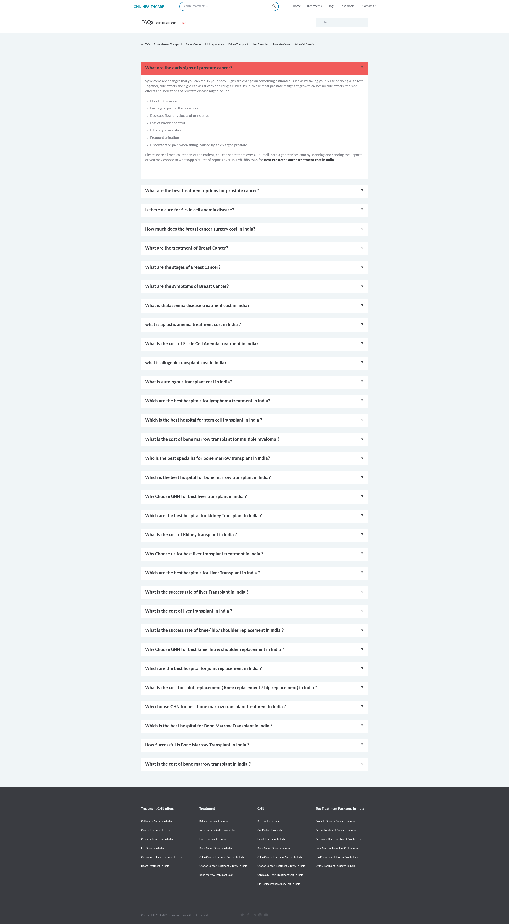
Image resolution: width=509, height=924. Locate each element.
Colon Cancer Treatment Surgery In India (222, 857)
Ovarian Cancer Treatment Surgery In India (223, 866)
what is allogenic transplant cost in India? (186, 363)
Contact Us (369, 6)
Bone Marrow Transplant (168, 44)
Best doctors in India (268, 821)
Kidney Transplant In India (213, 821)
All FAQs (145, 44)
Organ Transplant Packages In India (335, 866)
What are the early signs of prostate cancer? (188, 68)
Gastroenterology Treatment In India (161, 857)
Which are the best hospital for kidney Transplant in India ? (203, 516)
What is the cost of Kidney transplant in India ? (191, 535)
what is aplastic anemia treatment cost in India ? (193, 324)
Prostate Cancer (282, 44)
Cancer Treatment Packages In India (336, 830)
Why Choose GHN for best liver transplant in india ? (196, 496)
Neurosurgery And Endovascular (217, 830)
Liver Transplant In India (212, 839)
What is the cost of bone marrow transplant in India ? (198, 764)
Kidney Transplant (238, 44)
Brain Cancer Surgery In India (215, 848)
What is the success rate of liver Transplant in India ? (197, 592)
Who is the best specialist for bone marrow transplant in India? (207, 458)
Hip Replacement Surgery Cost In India (278, 884)
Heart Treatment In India (155, 866)
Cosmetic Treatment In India (157, 839)
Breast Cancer (193, 44)
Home (297, 6)
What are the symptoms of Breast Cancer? (187, 286)
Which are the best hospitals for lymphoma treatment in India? (207, 401)
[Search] (274, 6)
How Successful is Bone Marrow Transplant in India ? (197, 745)
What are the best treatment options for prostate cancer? (202, 191)
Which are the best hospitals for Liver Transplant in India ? (202, 573)
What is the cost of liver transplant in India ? (188, 611)
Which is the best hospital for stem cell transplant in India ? (203, 420)
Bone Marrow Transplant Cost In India (337, 848)
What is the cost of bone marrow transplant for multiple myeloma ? (212, 439)
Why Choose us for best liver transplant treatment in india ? (204, 554)
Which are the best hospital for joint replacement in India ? (203, 668)
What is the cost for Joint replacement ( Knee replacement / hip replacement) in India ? (231, 688)
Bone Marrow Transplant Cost (216, 875)
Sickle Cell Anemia (304, 44)
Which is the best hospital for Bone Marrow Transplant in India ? (209, 726)
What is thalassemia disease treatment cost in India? (197, 305)
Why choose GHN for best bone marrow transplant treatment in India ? (215, 707)
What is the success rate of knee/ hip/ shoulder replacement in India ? (214, 630)
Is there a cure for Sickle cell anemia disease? (189, 210)
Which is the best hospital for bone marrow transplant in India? (208, 477)
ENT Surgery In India (152, 848)
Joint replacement (215, 44)
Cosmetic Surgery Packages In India (335, 821)
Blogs (330, 6)
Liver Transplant (260, 44)
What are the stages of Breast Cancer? (183, 267)
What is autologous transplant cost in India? (188, 382)
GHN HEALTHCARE (149, 7)
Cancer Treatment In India (155, 830)
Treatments (314, 6)
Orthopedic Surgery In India (156, 821)
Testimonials (348, 6)
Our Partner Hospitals (269, 830)
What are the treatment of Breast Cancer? (186, 248)
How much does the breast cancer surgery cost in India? (200, 229)
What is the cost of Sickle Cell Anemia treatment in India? (201, 344)
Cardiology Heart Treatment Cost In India (280, 875)
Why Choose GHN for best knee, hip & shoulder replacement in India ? (214, 649)
